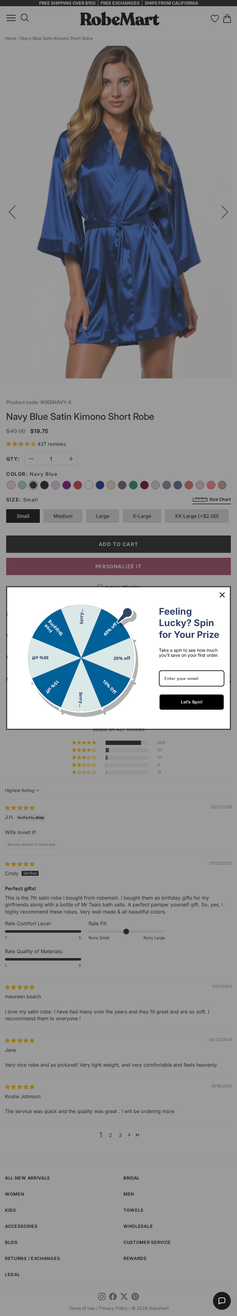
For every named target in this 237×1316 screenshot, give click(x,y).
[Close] (222, 594)
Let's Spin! (192, 701)
